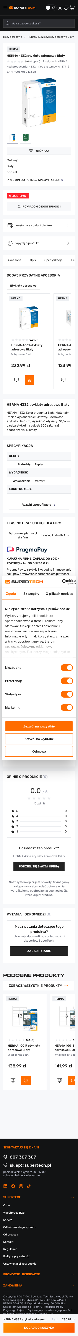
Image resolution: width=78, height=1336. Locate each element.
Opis (33, 260)
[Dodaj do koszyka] (29, 380)
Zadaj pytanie (39, 951)
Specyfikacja (53, 260)
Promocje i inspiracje (21, 1274)
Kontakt (8, 1241)
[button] (12, 138)
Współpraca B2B (14, 1212)
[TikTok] (29, 1186)
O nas (7, 1205)
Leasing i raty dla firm (55, 535)
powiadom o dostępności (42, 206)
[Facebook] (13, 1186)
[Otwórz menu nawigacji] (5, 7)
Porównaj (41, 150)
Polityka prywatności (16, 1256)
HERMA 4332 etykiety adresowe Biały (51, 36)
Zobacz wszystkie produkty (35, 986)
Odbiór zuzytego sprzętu (19, 1227)
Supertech (12, 1197)
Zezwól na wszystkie (39, 726)
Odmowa (39, 751)
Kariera (7, 1220)
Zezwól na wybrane (39, 739)
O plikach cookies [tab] (59, 593)
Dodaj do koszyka (39, 1328)
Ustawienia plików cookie (19, 1263)
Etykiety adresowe (23, 285)
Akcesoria (14, 260)
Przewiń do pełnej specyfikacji (33, 180)
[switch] (67, 681)
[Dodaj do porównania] (16, 380)
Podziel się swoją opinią (39, 866)
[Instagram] (21, 1186)
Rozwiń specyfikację (36, 504)
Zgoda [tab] (11, 593)
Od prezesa (10, 1234)
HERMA (62, 61)
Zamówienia (12, 1285)
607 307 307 (23, 1157)
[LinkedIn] (5, 1186)
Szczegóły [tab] (31, 593)
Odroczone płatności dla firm (23, 535)
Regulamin (10, 1249)
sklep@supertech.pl (30, 1165)
